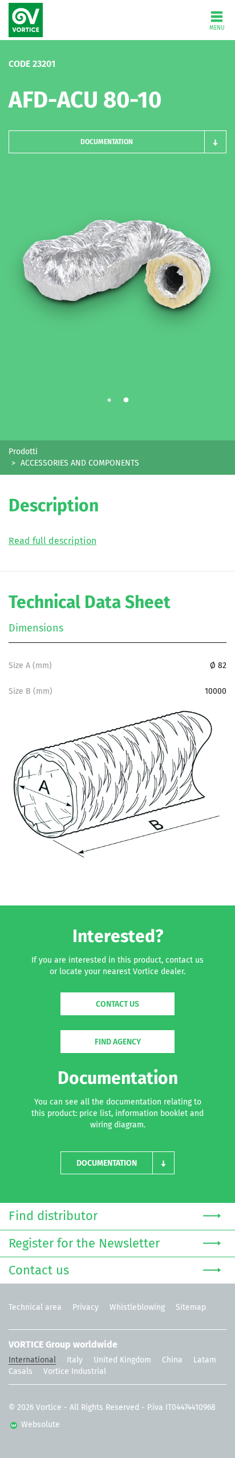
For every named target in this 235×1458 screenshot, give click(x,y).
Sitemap (191, 1308)
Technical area (35, 1308)
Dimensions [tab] (36, 628)
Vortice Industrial (74, 1372)
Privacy (85, 1308)
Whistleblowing (137, 1308)
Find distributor (53, 1216)
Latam (204, 1360)
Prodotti (23, 452)
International (32, 1360)
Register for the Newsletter (84, 1244)
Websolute (39, 1425)
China (172, 1360)
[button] (117, 141)
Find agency (118, 1042)
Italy (75, 1360)
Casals (21, 1372)
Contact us (117, 1004)
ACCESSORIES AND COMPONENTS (80, 463)
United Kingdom (122, 1360)
